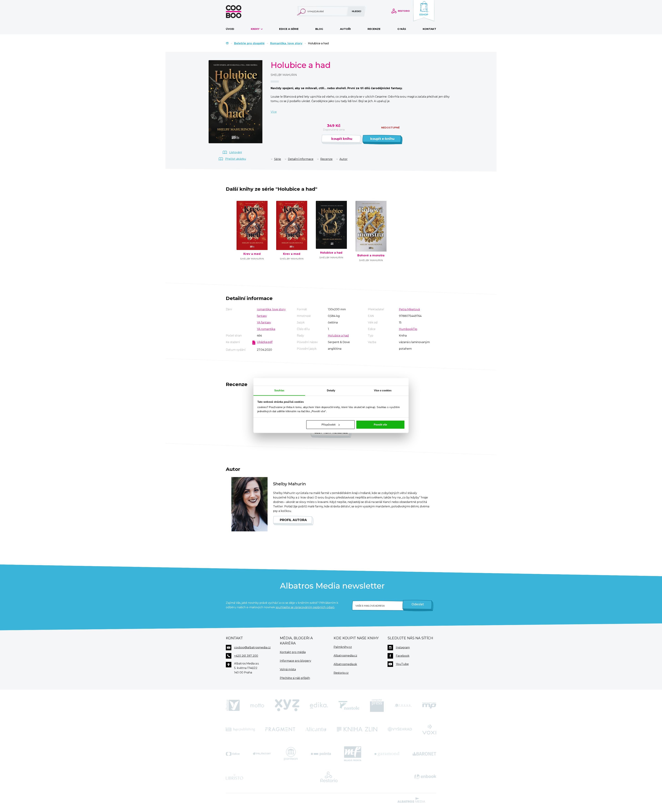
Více (274, 111)
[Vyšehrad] (400, 729)
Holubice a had (331, 252)
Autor (343, 159)
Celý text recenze (331, 432)
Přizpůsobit (328, 424)
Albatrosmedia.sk (345, 664)
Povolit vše (380, 424)
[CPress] (403, 705)
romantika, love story (271, 309)
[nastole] (348, 705)
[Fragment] (280, 729)
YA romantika (266, 329)
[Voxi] (429, 729)
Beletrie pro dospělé (249, 43)
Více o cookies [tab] (383, 390)
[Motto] (257, 705)
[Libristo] (234, 776)
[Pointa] (321, 753)
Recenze (374, 29)
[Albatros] (233, 705)
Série (277, 159)
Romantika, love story (286, 43)
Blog (319, 29)
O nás (401, 29)
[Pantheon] (291, 753)
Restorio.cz (341, 672)
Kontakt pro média (293, 652)
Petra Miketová (409, 309)
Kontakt (429, 29)
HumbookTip (408, 329)
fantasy (262, 316)
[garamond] (386, 753)
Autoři (345, 29)
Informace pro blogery (295, 660)
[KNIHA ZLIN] (357, 729)
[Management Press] (429, 705)
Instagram (403, 647)
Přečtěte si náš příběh (295, 678)
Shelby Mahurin (284, 75)
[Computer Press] (377, 705)
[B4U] (240, 729)
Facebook (402, 655)
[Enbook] (425, 776)
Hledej (356, 11)
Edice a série (289, 29)
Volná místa (288, 669)
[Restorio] (329, 776)
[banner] (239, 11)
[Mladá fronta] (353, 753)
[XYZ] (287, 705)
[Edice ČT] (233, 753)
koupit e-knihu (382, 139)
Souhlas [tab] (279, 390)
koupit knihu (341, 139)
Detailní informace (300, 159)
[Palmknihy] (262, 753)
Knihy (255, 29)
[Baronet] (424, 753)
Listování (235, 152)
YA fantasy (264, 322)
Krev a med (252, 254)
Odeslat (418, 604)
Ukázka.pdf (265, 342)
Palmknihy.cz (343, 647)
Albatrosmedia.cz (345, 655)
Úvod (230, 29)
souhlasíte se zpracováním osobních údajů (305, 607)
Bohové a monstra (370, 255)
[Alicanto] (316, 729)
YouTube (402, 664)
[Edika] (319, 705)
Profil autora (293, 520)
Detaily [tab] (331, 390)
